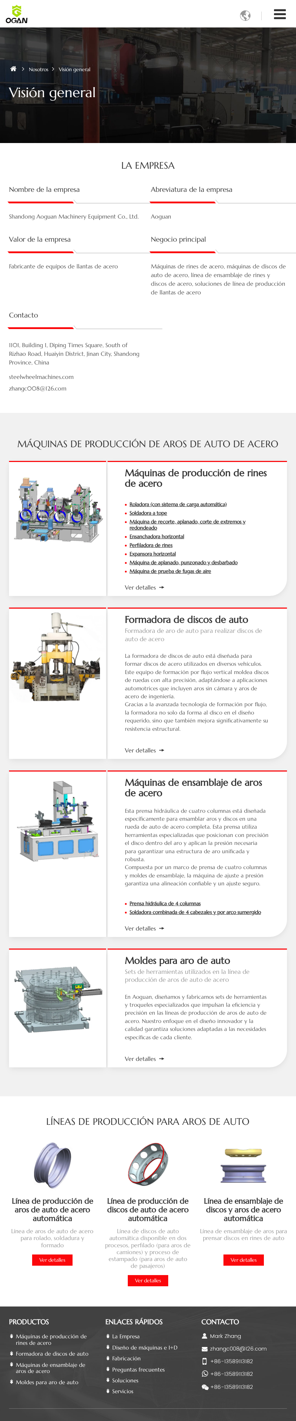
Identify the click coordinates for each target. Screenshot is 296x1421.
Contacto (220, 1321)
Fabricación (126, 1358)
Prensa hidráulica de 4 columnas (165, 903)
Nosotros (38, 69)
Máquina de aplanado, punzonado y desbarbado (184, 562)
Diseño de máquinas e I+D (145, 1347)
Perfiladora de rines (151, 545)
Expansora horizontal (153, 553)
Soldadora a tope (148, 513)
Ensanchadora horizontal (157, 536)
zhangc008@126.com (238, 1348)
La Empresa (126, 1336)
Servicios (122, 1391)
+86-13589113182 (231, 1361)
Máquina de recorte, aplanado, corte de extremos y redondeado (187, 524)
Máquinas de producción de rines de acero (196, 478)
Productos (29, 1321)
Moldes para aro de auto (177, 960)
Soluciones (125, 1380)
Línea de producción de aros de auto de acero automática (52, 1209)
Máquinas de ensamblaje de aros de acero (193, 788)
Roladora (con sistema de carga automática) (178, 504)
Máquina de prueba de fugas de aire (170, 571)
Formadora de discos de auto (186, 619)
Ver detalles (140, 587)
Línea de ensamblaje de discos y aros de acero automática (243, 1209)
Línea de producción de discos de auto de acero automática (148, 1209)
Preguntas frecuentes (138, 1369)
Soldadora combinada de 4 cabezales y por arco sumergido (195, 912)
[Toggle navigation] (280, 14)
